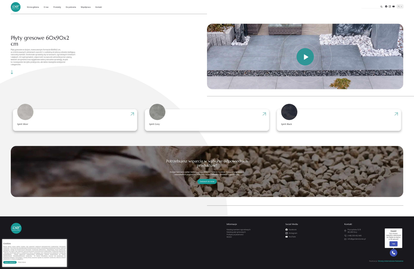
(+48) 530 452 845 (355, 235)
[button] (393, 253)
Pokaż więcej (22, 262)
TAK (393, 244)
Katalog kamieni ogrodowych (239, 229)
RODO (229, 237)
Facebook (293, 229)
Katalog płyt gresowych (236, 232)
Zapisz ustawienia (10, 262)
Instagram (293, 233)
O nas (46, 7)
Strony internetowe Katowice (390, 261)
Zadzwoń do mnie (207, 181)
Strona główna (33, 7)
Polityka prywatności (235, 234)
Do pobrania (71, 7)
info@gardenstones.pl (357, 239)
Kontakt (98, 7)
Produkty (57, 7)
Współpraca (86, 7)
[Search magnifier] (381, 6)
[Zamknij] (402, 228)
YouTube (292, 236)
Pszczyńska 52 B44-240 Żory (354, 230)
